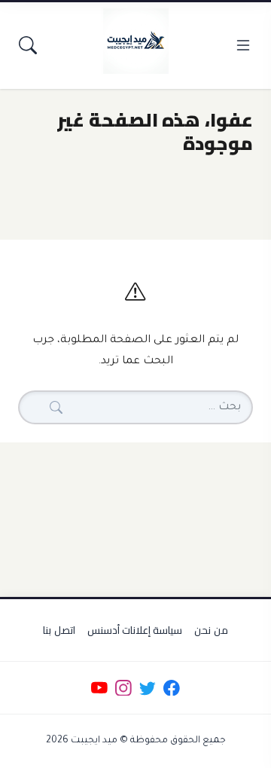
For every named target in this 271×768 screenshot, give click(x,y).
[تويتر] (147, 687)
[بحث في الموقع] (28, 45)
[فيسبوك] (172, 687)
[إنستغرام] (123, 687)
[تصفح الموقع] (243, 45)
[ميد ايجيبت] (135, 41)
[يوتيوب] (99, 687)
